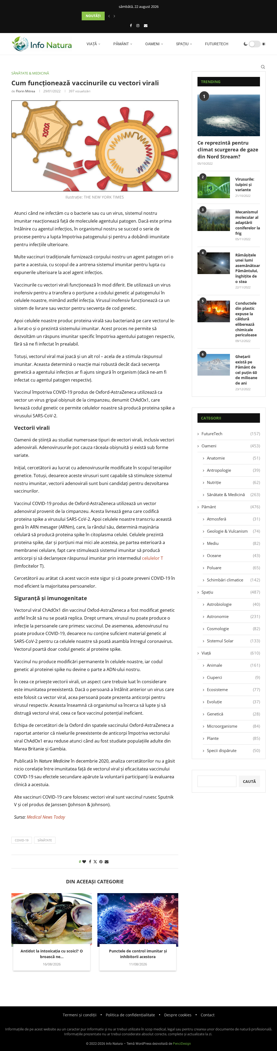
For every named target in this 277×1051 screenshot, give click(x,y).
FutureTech (216, 44)
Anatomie (233, 458)
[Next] (114, 16)
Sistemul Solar (233, 640)
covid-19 (21, 840)
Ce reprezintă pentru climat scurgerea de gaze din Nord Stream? (227, 149)
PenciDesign (182, 1044)
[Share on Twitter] (95, 861)
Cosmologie (233, 628)
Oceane (233, 555)
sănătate (45, 840)
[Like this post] (84, 861)
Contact (208, 1014)
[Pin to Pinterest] (101, 861)
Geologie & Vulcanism (233, 531)
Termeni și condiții (80, 1014)
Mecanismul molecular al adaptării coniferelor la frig (247, 222)
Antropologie (233, 470)
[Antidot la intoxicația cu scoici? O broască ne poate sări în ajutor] (51, 920)
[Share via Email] (106, 861)
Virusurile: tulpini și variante (244, 184)
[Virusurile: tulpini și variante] (213, 187)
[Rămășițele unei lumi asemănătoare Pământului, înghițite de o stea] (213, 263)
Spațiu (182, 44)
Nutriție (233, 482)
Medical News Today (46, 817)
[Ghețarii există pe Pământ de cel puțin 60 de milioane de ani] (213, 365)
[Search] (263, 67)
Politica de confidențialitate (130, 1014)
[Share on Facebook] (90, 861)
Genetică (233, 714)
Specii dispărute (233, 750)
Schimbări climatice (233, 580)
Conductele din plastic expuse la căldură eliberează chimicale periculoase (246, 319)
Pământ (121, 44)
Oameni (152, 44)
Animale (233, 665)
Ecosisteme (233, 689)
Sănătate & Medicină (233, 494)
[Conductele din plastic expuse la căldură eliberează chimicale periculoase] (213, 311)
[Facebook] (131, 25)
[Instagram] (137, 25)
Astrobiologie (233, 604)
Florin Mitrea (25, 91)
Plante (233, 738)
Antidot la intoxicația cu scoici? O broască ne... (52, 953)
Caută (249, 781)
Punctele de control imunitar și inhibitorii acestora (138, 953)
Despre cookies (178, 1014)
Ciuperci (233, 677)
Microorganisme (233, 726)
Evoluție (233, 701)
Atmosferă (233, 519)
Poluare (233, 567)
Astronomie (233, 616)
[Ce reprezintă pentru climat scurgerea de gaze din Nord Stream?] (228, 115)
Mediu (233, 543)
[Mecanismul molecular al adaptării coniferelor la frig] (213, 220)
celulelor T (152, 558)
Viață (91, 44)
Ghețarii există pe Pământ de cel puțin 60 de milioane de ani (246, 370)
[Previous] (109, 16)
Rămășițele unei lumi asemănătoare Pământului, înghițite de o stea (247, 268)
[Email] (145, 25)
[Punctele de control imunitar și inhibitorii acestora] (137, 920)
